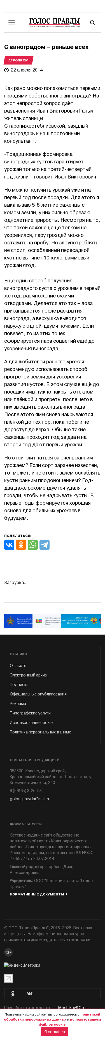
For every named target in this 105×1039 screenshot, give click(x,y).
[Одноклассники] (21, 545)
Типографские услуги (30, 713)
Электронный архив (28, 675)
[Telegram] (44, 545)
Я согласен (54, 1031)
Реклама (18, 703)
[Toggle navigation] (11, 22)
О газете (18, 665)
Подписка (19, 684)
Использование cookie (31, 722)
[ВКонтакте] (9, 545)
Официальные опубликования (38, 694)
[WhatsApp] (33, 545)
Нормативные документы (37, 894)
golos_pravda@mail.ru (30, 799)
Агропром (18, 60)
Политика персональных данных (40, 732)
